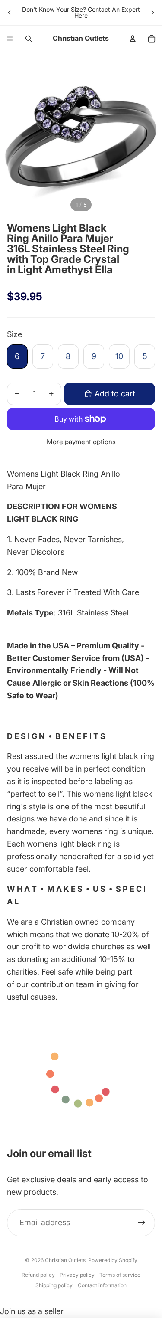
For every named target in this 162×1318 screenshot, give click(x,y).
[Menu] (10, 39)
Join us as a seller (32, 1311)
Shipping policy (54, 1285)
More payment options (81, 442)
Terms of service (119, 1275)
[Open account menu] (132, 38)
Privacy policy (77, 1275)
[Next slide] (152, 12)
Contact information (102, 1285)
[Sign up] (141, 1223)
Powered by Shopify (112, 1260)
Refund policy (38, 1275)
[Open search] (28, 38)
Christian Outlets (65, 1260)
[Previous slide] (9, 12)
